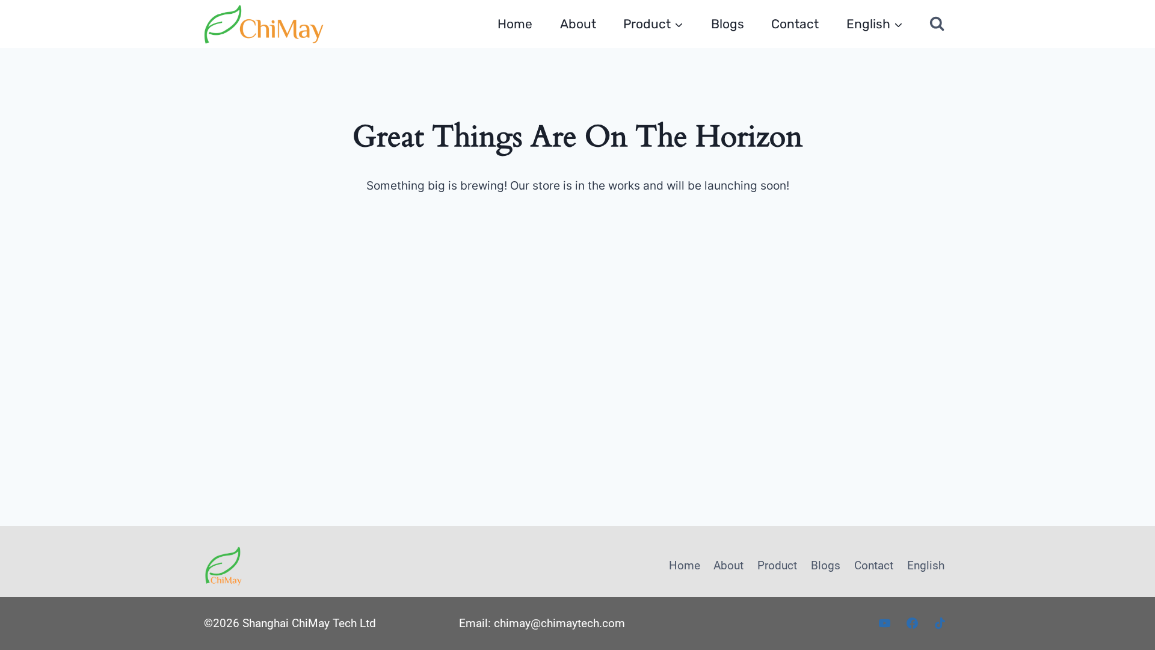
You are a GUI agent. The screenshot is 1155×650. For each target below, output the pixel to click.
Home (514, 23)
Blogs (727, 23)
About (578, 23)
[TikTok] (939, 623)
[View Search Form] (937, 24)
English (925, 565)
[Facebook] (912, 623)
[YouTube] (884, 623)
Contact (795, 23)
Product (777, 565)
